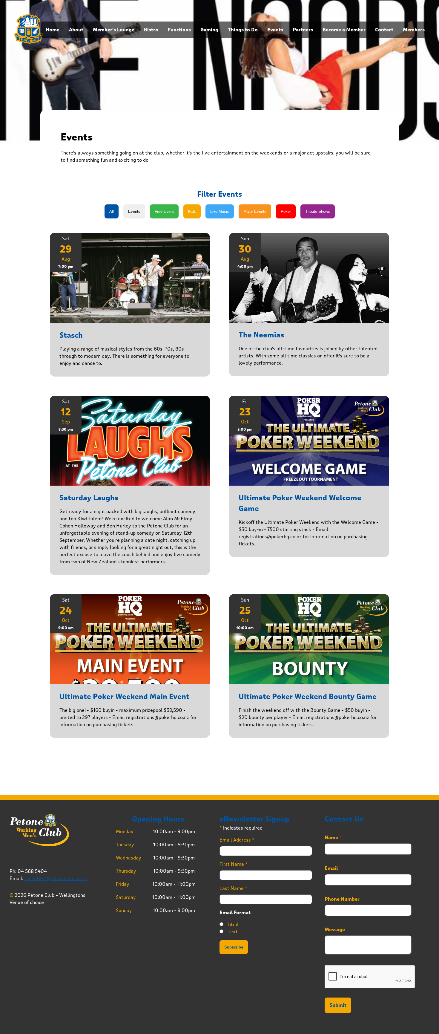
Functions (179, 30)
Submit (337, 1005)
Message (335, 930)
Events (275, 30)
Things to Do (243, 30)
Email (333, 868)
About (76, 30)
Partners (303, 30)
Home (52, 30)
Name (333, 838)
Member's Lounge (113, 30)
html (233, 924)
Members (414, 30)
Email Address (237, 840)
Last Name (233, 888)
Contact (384, 30)
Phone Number (342, 899)
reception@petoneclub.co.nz (55, 878)
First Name (234, 864)
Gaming (209, 30)
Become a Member (344, 30)
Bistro (151, 30)
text (233, 931)
